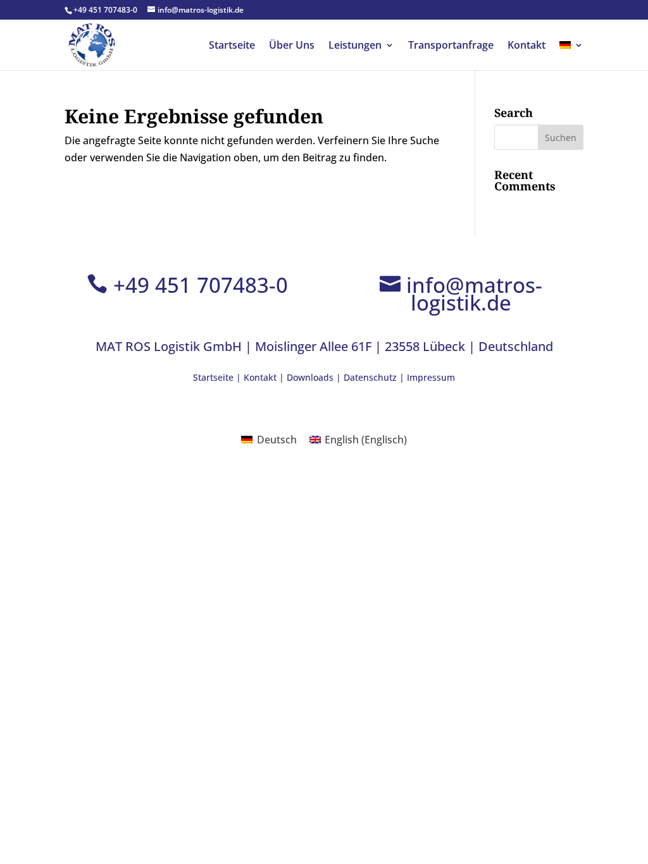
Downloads (310, 377)
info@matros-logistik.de (474, 294)
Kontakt (526, 46)
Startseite (232, 46)
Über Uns (292, 46)
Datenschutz (370, 377)
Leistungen (355, 46)
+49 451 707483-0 (200, 285)
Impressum (431, 377)
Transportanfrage (451, 46)
